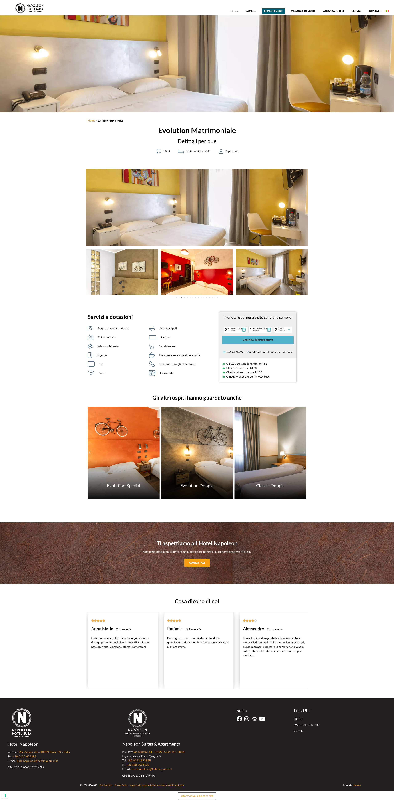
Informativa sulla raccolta (197, 796)
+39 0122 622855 (24, 756)
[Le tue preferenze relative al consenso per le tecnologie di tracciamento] (5, 796)
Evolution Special (123, 486)
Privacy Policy (121, 785)
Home (91, 120)
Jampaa (357, 785)
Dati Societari (106, 785)
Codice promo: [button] (235, 352)
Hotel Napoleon (23, 744)
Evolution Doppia (197, 486)
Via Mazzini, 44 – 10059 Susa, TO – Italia (44, 752)
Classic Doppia (270, 486)
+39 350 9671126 (137, 765)
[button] (176, 297)
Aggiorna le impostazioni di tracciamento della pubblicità (157, 785)
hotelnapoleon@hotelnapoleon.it (37, 761)
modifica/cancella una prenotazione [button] (271, 352)
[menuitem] (388, 9)
